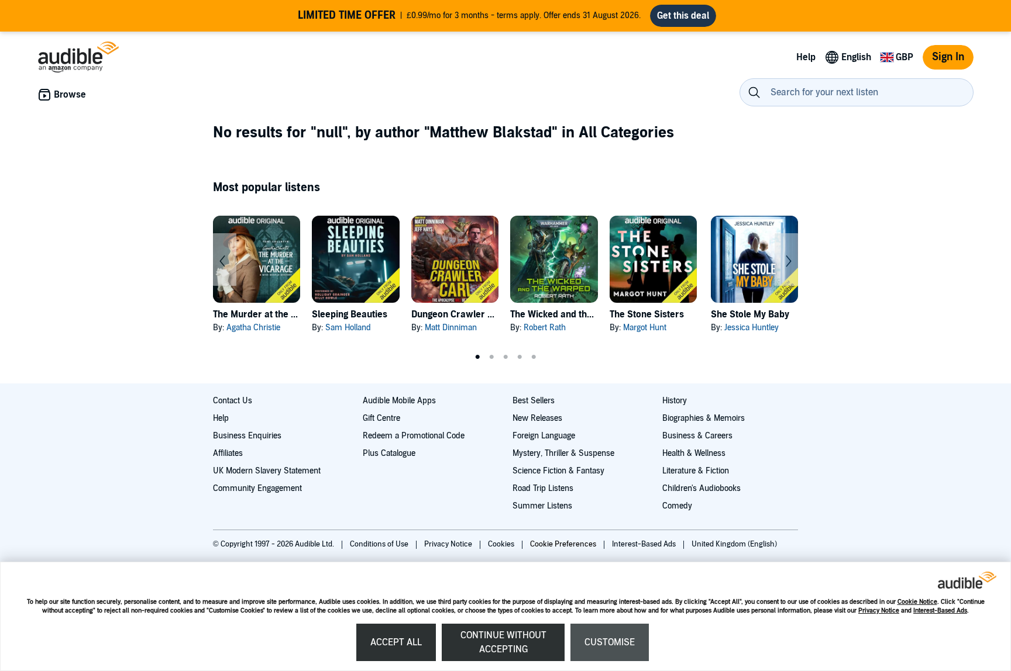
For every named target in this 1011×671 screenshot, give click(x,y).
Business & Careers (697, 436)
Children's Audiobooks (701, 488)
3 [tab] (505, 357)
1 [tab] (477, 357)
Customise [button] (609, 642)
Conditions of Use (380, 544)
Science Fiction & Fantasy (558, 471)
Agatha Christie (253, 328)
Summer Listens (542, 506)
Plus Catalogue (389, 453)
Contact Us (232, 401)
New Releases (537, 418)
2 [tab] (491, 357)
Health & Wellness (693, 453)
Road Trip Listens (543, 488)
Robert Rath (545, 328)
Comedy (677, 506)
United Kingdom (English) (734, 544)
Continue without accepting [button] (503, 642)
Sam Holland (348, 328)
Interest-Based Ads (940, 610)
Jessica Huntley (751, 328)
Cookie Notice (917, 602)
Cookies (502, 544)
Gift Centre (381, 418)
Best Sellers (534, 401)
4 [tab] (519, 357)
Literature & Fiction (695, 471)
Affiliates (228, 453)
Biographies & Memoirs (703, 418)
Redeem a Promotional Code (414, 436)
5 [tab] (533, 357)
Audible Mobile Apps (399, 401)
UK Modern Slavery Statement (267, 471)
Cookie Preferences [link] (563, 544)
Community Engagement (257, 488)
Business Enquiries (247, 436)
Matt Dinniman (451, 328)
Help (221, 418)
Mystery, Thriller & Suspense (563, 453)
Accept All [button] (396, 642)
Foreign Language (544, 436)
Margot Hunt (644, 328)
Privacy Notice (878, 610)
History (674, 401)
